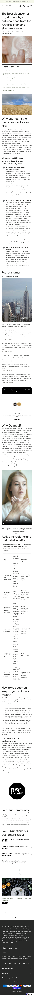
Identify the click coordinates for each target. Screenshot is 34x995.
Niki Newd (19, 991)
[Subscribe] (30, 952)
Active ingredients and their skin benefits (14, 84)
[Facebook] (6, 963)
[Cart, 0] (24, 6)
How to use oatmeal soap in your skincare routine (16, 87)
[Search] (20, 6)
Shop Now (17, 419)
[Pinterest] (10, 963)
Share (18, 917)
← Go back (5, 913)
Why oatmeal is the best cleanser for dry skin (15, 70)
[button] (31, 6)
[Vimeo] (28, 963)
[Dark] (27, 6)
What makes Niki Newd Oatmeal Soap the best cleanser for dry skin (16, 74)
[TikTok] (19, 963)
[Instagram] (15, 963)
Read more (5, 903)
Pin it (23, 917)
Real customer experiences (10, 78)
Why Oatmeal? (7, 81)
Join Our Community (8, 90)
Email (4, 952)
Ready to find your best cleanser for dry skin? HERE (17, 390)
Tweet (12, 917)
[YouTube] (24, 963)
